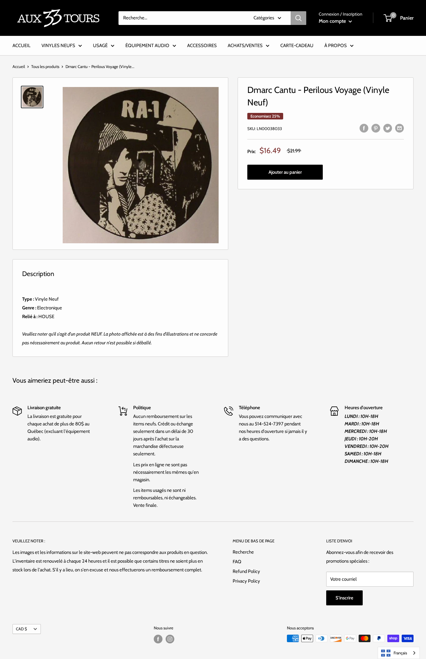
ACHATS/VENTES (245, 45)
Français (400, 652)
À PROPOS (335, 45)
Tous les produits (45, 66)
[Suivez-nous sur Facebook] (158, 639)
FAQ (237, 562)
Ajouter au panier (285, 172)
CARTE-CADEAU (296, 45)
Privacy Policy (246, 581)
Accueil (18, 66)
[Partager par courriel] (399, 127)
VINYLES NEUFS (58, 45)
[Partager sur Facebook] (364, 127)
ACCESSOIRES (202, 45)
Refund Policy (246, 571)
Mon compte (333, 21)
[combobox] (399, 653)
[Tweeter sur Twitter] (387, 127)
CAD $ (21, 629)
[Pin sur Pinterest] (375, 127)
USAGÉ (100, 45)
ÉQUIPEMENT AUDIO (147, 45)
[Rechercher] (298, 18)
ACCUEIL (21, 45)
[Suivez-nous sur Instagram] (170, 639)
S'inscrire (344, 598)
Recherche (243, 552)
